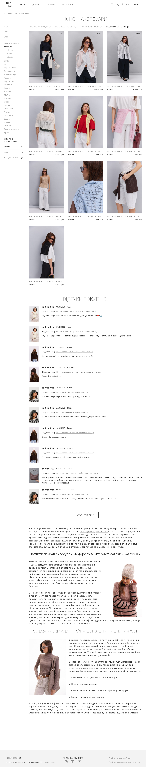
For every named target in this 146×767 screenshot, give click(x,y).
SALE (6, 37)
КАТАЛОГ (24, 4)
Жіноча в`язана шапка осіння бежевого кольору (74, 352)
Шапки (10, 50)
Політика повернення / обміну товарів (124, 762)
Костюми (8, 84)
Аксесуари (8, 46)
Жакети (7, 78)
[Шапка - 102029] (34, 354)
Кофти (7, 88)
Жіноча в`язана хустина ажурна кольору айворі (46, 151)
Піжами (7, 98)
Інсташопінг (68, 4)
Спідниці (8, 125)
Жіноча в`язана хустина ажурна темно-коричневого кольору (124, 216)
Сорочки (8, 105)
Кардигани (9, 81)
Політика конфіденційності (120, 758)
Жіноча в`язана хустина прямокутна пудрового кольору (85, 86)
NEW (6, 27)
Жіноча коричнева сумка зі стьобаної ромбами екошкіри (78, 473)
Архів (6, 132)
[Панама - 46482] (34, 394)
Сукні (6, 102)
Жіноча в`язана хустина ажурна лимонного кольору (85, 151)
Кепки (9, 53)
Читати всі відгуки (85, 515)
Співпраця (52, 4)
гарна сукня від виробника (94, 531)
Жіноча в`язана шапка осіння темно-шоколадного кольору (79, 372)
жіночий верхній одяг (105, 649)
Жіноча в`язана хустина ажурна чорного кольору (46, 281)
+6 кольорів (59, 155)
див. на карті (50, 762)
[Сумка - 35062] (34, 475)
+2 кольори (59, 89)
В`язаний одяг (10, 74)
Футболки (8, 115)
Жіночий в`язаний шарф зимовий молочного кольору (76, 311)
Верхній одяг (10, 67)
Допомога (37, 4)
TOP (6, 32)
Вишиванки (9, 71)
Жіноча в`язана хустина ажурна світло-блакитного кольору (85, 216)
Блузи (6, 61)
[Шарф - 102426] (34, 313)
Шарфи (10, 57)
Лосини (7, 91)
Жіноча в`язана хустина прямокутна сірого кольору (124, 86)
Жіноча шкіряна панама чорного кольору (72, 392)
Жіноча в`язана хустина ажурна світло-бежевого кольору (46, 216)
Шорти (7, 119)
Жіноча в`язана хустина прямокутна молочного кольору (46, 86)
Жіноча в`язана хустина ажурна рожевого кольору (124, 151)
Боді (6, 64)
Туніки (7, 112)
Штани (7, 122)
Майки (7, 95)
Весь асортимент (12, 43)
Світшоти (8, 108)
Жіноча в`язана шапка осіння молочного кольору (75, 433)
